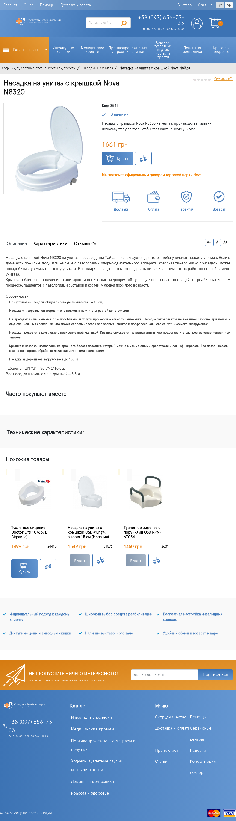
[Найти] (123, 23)
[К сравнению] (143, 158)
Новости (198, 750)
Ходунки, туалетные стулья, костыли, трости (97, 765)
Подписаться (215, 674)
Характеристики (50, 243)
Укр (229, 5)
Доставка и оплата (75, 5)
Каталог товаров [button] (27, 50)
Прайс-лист (166, 750)
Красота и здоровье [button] (221, 49)
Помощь (47, 5)
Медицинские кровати (92, 729)
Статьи (161, 761)
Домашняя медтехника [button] (192, 49)
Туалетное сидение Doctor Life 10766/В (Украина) (29, 532)
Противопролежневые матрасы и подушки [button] (128, 49)
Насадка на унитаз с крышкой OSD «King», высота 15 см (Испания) (88, 532)
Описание (17, 243)
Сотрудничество (171, 717)
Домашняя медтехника (92, 782)
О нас (28, 5)
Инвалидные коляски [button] (64, 49)
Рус (220, 5)
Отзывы (85, 243)
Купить (122, 158)
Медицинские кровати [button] (93, 49)
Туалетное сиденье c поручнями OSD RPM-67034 (143, 532)
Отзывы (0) (223, 79)
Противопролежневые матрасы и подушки (103, 745)
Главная (10, 5)
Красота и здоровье (90, 793)
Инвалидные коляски (91, 717)
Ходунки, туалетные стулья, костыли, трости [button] (163, 50)
